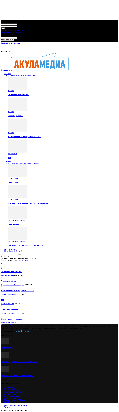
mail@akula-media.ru (22, 331)
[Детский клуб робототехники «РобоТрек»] (17, 240)
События (7, 74)
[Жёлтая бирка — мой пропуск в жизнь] (17, 131)
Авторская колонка (17, 76)
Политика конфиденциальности (15, 405)
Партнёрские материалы (19, 163)
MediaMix (7, 161)
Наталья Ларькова (7, 275)
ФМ (9, 158)
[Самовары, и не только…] (17, 89)
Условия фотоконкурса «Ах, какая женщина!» (28, 203)
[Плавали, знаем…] (17, 110)
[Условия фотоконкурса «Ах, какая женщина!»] (17, 197)
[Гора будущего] (17, 219)
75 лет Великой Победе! (13, 251)
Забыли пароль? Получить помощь (13, 30)
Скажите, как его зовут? (11, 319)
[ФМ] (17, 152)
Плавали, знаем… (15, 116)
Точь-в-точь (13, 182)
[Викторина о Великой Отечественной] (5, 372)
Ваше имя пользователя (25, 24)
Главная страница (23, 260)
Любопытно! (12, 154)
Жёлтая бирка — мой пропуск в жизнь (24, 137)
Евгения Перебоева (8, 294)
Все (9, 76)
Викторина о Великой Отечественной (17, 376)
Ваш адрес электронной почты (28, 37)
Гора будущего (14, 224)
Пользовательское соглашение (12, 32)
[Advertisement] (41, 48)
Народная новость (30, 76)
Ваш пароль (21, 26)
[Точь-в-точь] (17, 177)
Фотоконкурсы (33, 163)
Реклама (7, 407)
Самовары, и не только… (18, 95)
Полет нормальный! (9, 309)
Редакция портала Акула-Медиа (12, 285)
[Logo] (6, 70)
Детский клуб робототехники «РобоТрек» (26, 245)
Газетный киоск (10, 249)
